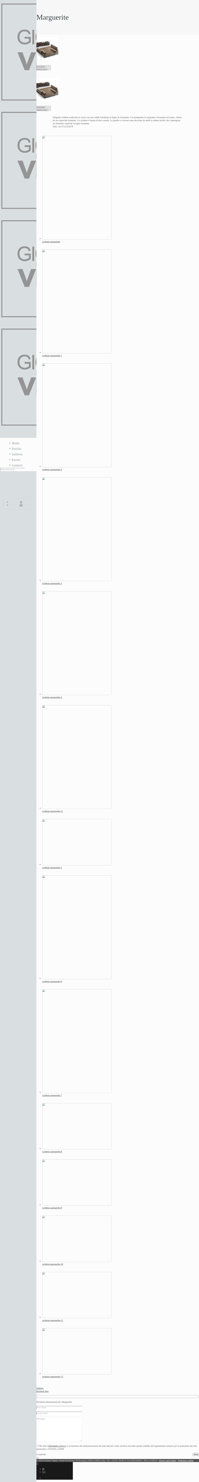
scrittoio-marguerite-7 (52, 1095)
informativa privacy (57, 1446)
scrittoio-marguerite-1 (52, 355)
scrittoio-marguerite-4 (52, 697)
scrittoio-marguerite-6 (52, 981)
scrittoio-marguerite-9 (52, 1207)
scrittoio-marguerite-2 (52, 469)
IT (21, 502)
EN (21, 505)
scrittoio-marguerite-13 (52, 1376)
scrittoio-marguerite (51, 241)
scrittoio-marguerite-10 (52, 1264)
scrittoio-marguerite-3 (52, 583)
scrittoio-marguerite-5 (52, 867)
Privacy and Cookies (167, 1460)
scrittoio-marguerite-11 (52, 811)
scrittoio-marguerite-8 (52, 1151)
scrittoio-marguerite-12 (52, 1320)
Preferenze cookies (185, 1460)
